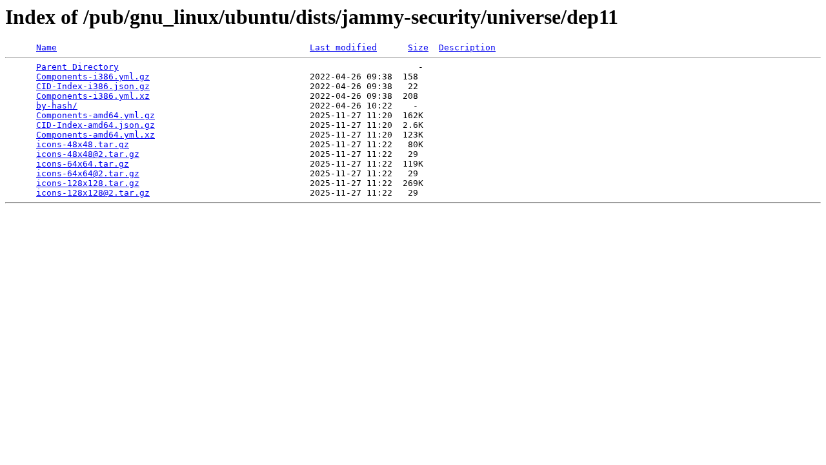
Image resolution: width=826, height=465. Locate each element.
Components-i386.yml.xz (93, 96)
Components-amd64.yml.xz (95, 135)
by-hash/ (56, 105)
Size (418, 47)
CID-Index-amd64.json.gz (95, 125)
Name (46, 47)
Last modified (343, 47)
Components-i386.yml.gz (93, 76)
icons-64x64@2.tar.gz (87, 173)
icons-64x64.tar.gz (82, 164)
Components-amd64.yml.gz (95, 115)
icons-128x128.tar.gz (87, 183)
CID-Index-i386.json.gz (93, 86)
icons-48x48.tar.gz (82, 144)
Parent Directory (77, 67)
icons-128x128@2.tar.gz (93, 193)
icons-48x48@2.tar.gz (87, 154)
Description (467, 47)
